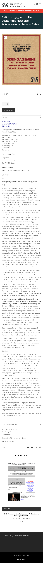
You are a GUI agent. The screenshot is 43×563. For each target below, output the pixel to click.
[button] (5, 37)
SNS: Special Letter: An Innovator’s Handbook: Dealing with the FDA (21, 515)
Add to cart (9, 110)
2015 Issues (17, 518)
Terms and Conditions (21, 536)
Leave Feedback (7, 435)
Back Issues (23, 438)
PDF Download (10, 441)
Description (6, 117)
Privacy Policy (8, 536)
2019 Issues (14, 438)
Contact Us (14, 432)
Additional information (9, 424)
